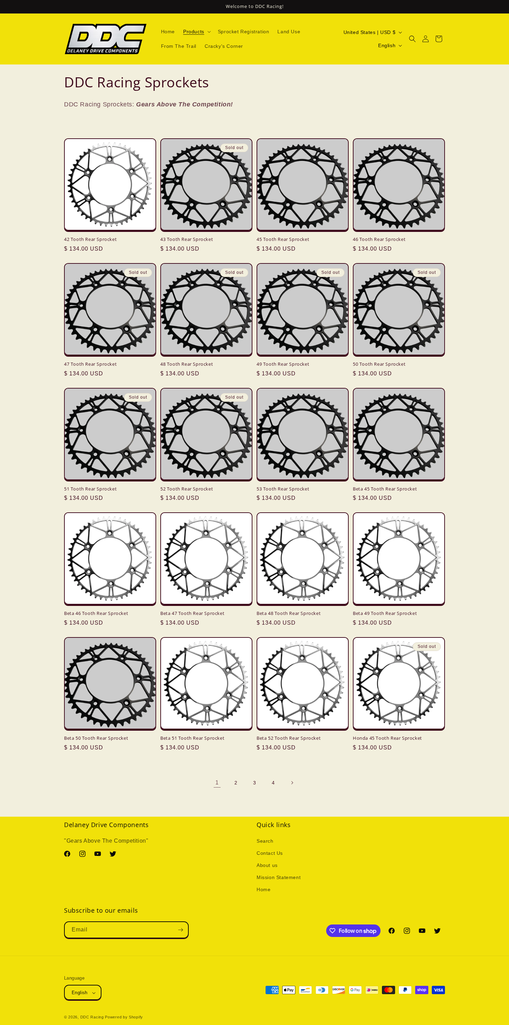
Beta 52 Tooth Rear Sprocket (289, 738)
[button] (196, 31)
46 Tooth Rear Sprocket (379, 239)
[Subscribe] (180, 929)
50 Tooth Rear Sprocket (379, 364)
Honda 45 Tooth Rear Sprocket (387, 738)
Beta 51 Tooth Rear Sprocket (192, 738)
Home (263, 890)
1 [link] (217, 782)
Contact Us (270, 853)
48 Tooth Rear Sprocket (186, 364)
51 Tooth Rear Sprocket (90, 489)
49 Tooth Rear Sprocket (283, 364)
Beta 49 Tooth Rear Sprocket (385, 613)
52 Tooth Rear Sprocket (186, 489)
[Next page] (292, 782)
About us (267, 865)
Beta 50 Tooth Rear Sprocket (96, 738)
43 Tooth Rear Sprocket (186, 239)
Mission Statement (279, 877)
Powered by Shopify (124, 1017)
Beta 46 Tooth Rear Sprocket (96, 613)
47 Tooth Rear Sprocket (90, 364)
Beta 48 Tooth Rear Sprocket (289, 613)
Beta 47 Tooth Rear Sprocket (192, 613)
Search (265, 841)
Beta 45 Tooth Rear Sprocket (385, 489)
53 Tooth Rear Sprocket (283, 489)
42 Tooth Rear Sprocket (90, 239)
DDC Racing (92, 1017)
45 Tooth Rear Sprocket (283, 239)
